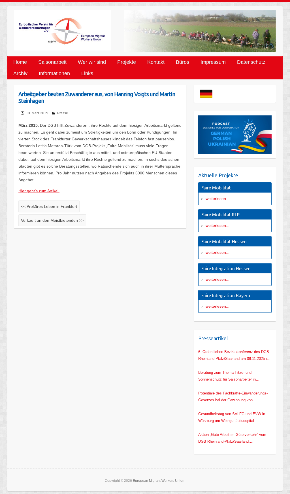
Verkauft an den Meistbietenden (52, 220)
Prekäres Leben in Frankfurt (49, 206)
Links (87, 73)
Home (20, 62)
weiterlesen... (217, 198)
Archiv (20, 73)
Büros (182, 62)
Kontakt (156, 62)
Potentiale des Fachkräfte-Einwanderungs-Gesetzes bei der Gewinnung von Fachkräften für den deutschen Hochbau (233, 397)
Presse (62, 113)
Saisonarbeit (52, 62)
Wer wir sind (92, 62)
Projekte (126, 62)
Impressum (213, 62)
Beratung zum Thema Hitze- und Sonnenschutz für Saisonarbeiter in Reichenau (227, 376)
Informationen (54, 73)
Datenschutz (251, 62)
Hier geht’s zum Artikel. (38, 191)
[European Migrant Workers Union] (69, 30)
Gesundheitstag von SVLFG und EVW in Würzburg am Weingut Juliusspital (231, 417)
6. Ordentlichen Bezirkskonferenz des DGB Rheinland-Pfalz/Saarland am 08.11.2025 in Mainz (233, 356)
